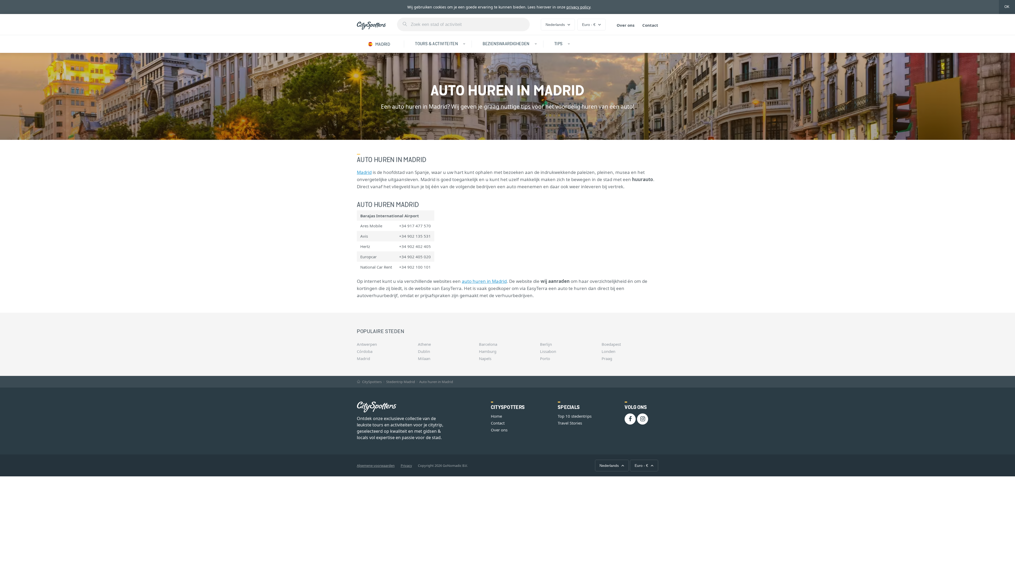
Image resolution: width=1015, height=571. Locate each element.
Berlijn (546, 344)
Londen (608, 351)
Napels (485, 358)
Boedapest (611, 344)
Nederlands (555, 24)
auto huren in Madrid (484, 281)
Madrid (364, 172)
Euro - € (589, 24)
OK (1006, 7)
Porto (545, 358)
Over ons (625, 25)
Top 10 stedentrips (575, 416)
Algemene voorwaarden (376, 465)
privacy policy (578, 7)
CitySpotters (371, 381)
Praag (607, 358)
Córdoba (364, 351)
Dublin (424, 351)
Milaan (424, 358)
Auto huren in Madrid (436, 381)
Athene (424, 344)
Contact (650, 25)
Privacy (406, 465)
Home (496, 416)
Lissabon (548, 351)
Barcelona (488, 344)
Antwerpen (367, 344)
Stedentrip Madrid (400, 381)
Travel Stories (570, 423)
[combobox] (463, 24)
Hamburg (487, 351)
